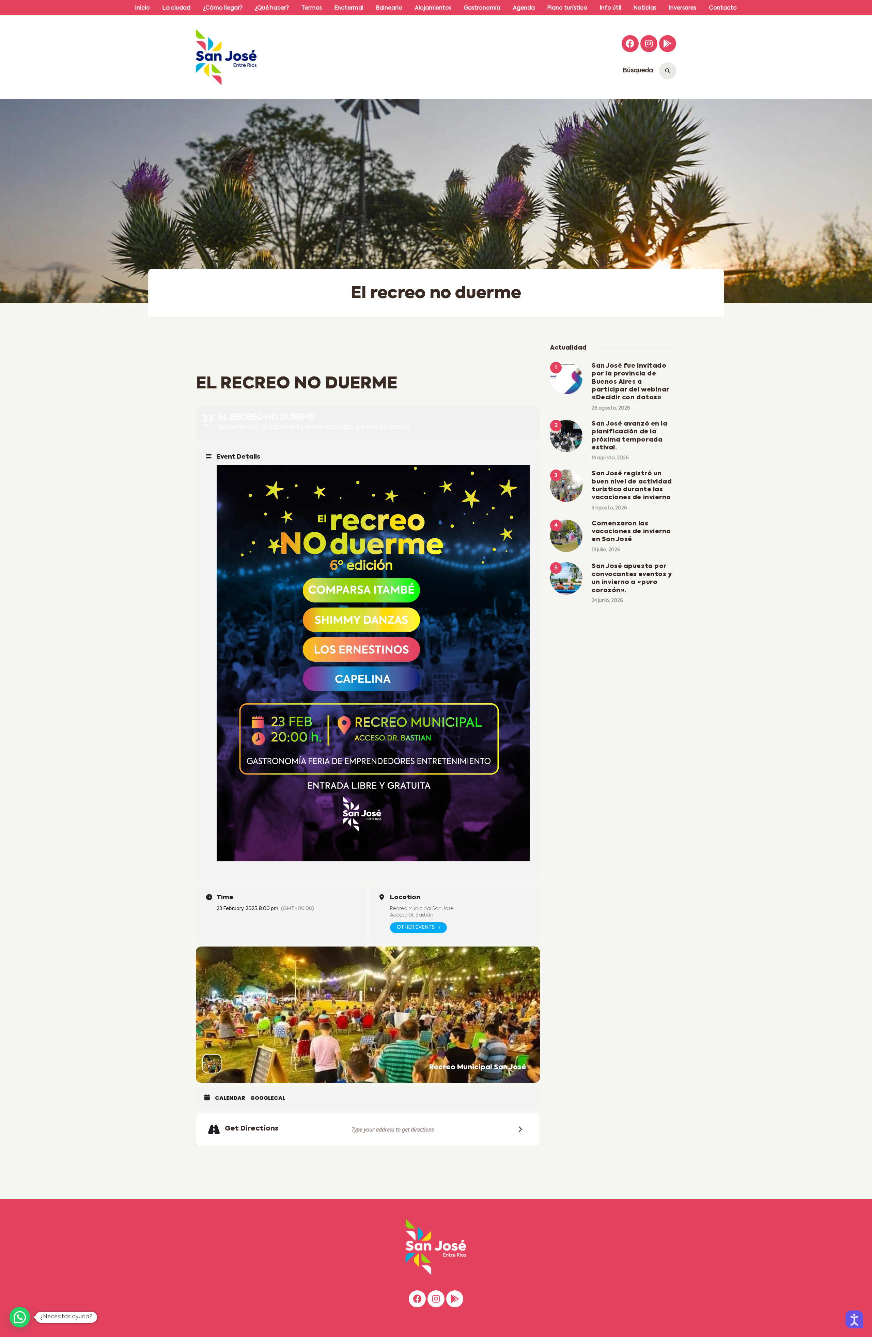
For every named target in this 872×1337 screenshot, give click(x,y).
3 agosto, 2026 (609, 508)
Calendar (230, 1098)
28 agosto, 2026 (611, 408)
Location (405, 897)
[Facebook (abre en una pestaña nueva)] (630, 43)
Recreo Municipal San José (421, 908)
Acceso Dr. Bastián (411, 915)
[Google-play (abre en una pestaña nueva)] (667, 43)
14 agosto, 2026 (610, 458)
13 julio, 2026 (606, 550)
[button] (20, 1317)
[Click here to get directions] (518, 1129)
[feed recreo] (373, 663)
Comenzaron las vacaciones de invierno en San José (631, 532)
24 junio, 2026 (607, 600)
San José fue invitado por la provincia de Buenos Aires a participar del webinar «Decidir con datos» (630, 382)
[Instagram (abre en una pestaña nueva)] (648, 43)
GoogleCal (267, 1098)
